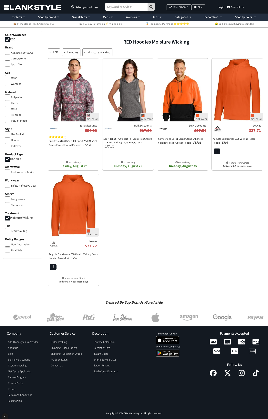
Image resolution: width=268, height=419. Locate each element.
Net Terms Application (20, 371)
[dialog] (5, 416)
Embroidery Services (105, 360)
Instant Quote (101, 354)
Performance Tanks (22, 172)
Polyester (16, 97)
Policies (12, 389)
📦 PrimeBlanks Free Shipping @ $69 (33, 24)
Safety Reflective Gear (23, 186)
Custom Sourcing (17, 366)
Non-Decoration (20, 245)
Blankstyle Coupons (19, 360)
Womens (131, 17)
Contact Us (237, 7)
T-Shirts (17, 17)
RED (12, 39)
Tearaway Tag (19, 231)
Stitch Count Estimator (106, 371)
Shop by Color (244, 17)
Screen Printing (102, 366)
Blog (10, 354)
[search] (151, 7)
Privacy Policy (15, 383)
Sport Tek (16, 64)
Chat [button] (200, 7)
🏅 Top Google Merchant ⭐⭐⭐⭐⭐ (167, 24)
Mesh (14, 109)
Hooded (15, 140)
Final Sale (16, 250)
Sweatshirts (79, 17)
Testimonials (15, 401)
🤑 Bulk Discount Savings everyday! (234, 24)
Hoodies (15, 159)
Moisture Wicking (21, 218)
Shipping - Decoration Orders (66, 354)
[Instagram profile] (241, 375)
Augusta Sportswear (23, 53)
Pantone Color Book (104, 342)
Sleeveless (17, 205)
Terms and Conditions (20, 395)
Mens (106, 17)
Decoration (211, 17)
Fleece (14, 103)
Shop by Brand (47, 17)
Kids (155, 17)
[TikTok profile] (256, 375)
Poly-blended (19, 121)
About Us (13, 348)
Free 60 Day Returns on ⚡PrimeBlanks (100, 24)
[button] (179, 7)
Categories (181, 17)
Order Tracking (59, 342)
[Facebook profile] (213, 375)
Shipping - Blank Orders (64, 348)
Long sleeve (18, 199)
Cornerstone (18, 59)
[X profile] (227, 375)
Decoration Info (102, 348)
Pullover (16, 146)
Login (221, 7)
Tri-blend (16, 115)
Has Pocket (17, 134)
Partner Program (17, 377)
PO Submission (59, 360)
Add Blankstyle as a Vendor (23, 342)
